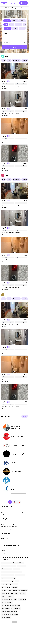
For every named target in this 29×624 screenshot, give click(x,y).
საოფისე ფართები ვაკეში (8, 562)
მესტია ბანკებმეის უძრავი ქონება (10, 593)
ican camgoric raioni (6, 617)
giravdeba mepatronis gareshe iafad (10, 614)
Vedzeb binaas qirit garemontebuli (9, 599)
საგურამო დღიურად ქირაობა (9, 565)
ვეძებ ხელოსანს (6, 608)
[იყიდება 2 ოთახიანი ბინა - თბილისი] (14, 99)
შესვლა (25, 3)
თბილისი (7, 28)
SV (2, 56)
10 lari (3, 568)
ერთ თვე (13, 578)
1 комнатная (9, 568)
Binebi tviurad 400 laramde (7, 596)
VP (2, 294)
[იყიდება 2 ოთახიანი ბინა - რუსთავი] (14, 71)
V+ (2, 175)
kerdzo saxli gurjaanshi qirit (8, 581)
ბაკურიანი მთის (21, 565)
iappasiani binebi (5, 578)
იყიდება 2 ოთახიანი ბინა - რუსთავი (10, 86)
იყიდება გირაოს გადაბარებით (9, 611)
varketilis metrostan (15, 608)
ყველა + (25, 416)
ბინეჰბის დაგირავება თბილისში (10, 584)
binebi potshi (14, 587)
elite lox (17, 581)
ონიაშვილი (22, 593)
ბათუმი (15, 28)
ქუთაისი (22, 28)
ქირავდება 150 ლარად (7, 602)
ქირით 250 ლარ (19, 562)
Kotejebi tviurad (22, 599)
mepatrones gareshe (20, 575)
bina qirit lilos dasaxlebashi (8, 575)
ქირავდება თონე (6, 587)
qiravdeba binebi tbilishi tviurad (20, 590)
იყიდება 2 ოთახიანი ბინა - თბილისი (11, 113)
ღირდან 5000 (16, 568)
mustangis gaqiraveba (6, 590)
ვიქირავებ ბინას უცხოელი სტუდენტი (11, 605)
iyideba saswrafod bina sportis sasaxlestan (11, 571)
